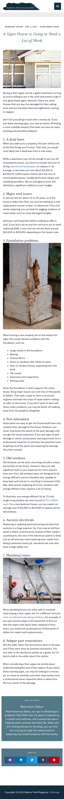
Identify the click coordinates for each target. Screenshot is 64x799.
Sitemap (54, 792)
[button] (9, 760)
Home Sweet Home (49, 27)
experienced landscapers (23, 166)
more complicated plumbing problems (23, 617)
